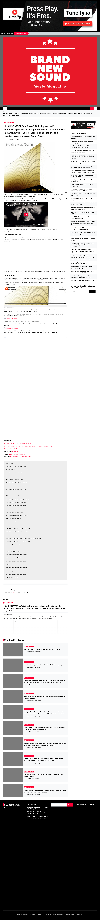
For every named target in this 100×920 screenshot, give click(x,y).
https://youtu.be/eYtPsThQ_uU (12, 448)
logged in (14, 592)
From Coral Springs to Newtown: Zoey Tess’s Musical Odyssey (43, 665)
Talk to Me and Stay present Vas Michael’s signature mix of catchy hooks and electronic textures (83, 238)
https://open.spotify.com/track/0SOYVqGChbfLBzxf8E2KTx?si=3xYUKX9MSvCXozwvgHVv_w (28, 446)
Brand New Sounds (13, 108)
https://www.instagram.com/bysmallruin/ (21, 456)
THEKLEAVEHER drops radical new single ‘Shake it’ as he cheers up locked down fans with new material (44, 728)
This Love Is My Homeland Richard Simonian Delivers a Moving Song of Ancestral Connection (82, 245)
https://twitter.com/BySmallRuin (17, 454)
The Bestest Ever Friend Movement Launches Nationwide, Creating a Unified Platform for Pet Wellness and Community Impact (83, 257)
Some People (11, 307)
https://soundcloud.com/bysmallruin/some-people (17, 443)
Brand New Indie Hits (47, 108)
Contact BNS (67, 108)
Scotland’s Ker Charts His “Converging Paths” (83, 280)
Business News (58, 108)
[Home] (5, 108)
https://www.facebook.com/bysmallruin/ (20, 453)
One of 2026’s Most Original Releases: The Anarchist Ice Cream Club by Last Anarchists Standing (82, 156)
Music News (23, 108)
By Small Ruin (6, 307)
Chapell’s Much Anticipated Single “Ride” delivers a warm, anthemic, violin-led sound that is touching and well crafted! (45, 744)
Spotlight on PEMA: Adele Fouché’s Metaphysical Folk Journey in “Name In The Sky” (43, 775)
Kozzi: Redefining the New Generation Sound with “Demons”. (42, 649)
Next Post (6, 599)
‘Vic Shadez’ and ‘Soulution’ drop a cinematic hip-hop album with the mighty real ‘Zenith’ (45, 697)
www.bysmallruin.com (16, 451)
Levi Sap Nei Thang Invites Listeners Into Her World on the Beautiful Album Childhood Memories (83, 223)
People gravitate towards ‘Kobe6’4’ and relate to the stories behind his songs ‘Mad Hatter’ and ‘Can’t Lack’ (45, 791)
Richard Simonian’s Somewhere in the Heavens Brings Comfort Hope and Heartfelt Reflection (82, 251)
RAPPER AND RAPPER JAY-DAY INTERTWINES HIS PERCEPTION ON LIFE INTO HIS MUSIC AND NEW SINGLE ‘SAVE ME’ (44, 759)
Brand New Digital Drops (34, 108)
